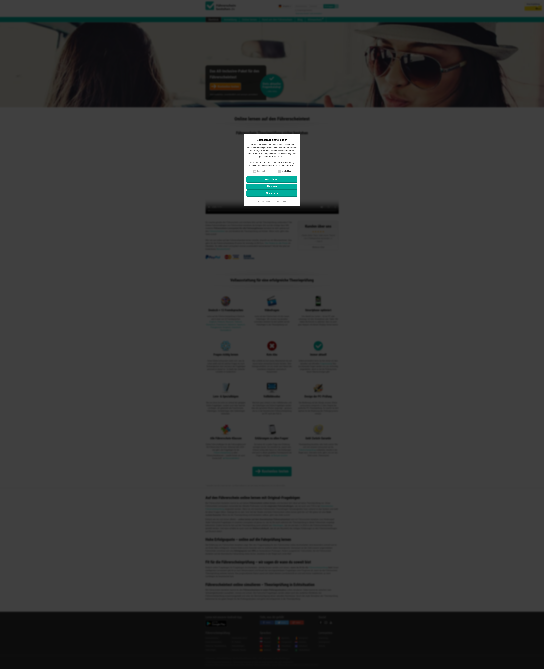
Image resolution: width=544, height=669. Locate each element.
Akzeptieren (272, 179)
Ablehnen (272, 186)
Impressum (281, 201)
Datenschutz (270, 201)
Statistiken (286, 171)
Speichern (272, 193)
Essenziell (261, 171)
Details (261, 201)
